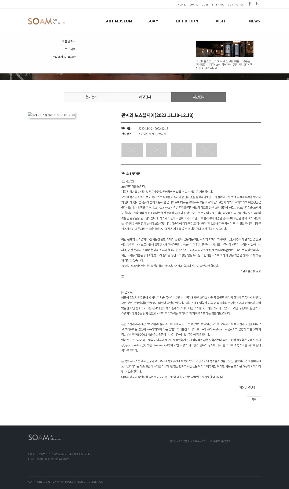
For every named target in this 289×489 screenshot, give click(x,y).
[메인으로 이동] (46, 23)
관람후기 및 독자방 (64, 57)
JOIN (205, 4)
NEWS (254, 20)
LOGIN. (194, 4)
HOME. (182, 4)
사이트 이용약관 (198, 441)
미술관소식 (69, 41)
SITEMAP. (218, 4)
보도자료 (70, 49)
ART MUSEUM (119, 20)
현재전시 (91, 96)
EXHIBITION (187, 20)
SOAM (153, 20)
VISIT (221, 20)
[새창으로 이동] (249, 4)
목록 (254, 399)
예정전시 (145, 96)
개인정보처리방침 (178, 441)
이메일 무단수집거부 (220, 441)
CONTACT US (236, 4)
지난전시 (199, 96)
